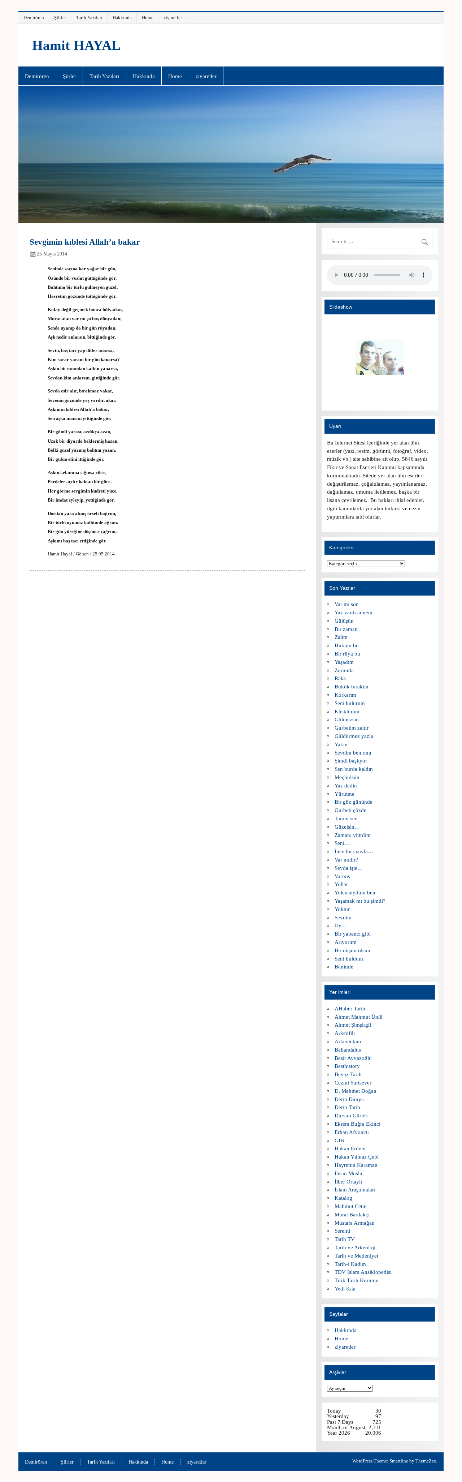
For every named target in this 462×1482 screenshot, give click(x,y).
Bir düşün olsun (352, 950)
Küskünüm (347, 711)
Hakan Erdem (350, 1148)
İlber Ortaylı (348, 1181)
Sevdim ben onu (353, 752)
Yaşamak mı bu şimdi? (360, 901)
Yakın (341, 744)
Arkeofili (345, 1033)
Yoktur (342, 909)
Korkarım (345, 695)
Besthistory (347, 1066)
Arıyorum (346, 942)
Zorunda (344, 670)
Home (147, 17)
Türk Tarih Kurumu (357, 1280)
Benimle (344, 966)
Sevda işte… (349, 868)
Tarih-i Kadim (350, 1264)
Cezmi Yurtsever (353, 1082)
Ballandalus (348, 1050)
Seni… (342, 843)
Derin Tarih (347, 1107)
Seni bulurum (350, 703)
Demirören (33, 17)
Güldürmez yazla (354, 736)
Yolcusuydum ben (355, 892)
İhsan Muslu (348, 1173)
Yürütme (344, 794)
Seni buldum (349, 958)
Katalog (343, 1198)
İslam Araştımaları (355, 1189)
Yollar (341, 884)
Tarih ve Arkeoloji (355, 1247)
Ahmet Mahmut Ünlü (359, 1017)
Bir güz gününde (353, 802)
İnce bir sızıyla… (354, 851)
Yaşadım (344, 662)
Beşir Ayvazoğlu (353, 1058)
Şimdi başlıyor (351, 760)
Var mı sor (346, 604)
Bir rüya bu (347, 653)
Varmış (342, 876)
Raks (340, 678)
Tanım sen (346, 818)
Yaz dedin (346, 785)
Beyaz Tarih (348, 1074)
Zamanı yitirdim (353, 835)
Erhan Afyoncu (352, 1132)
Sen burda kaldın (354, 769)
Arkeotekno (348, 1041)
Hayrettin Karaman (356, 1165)
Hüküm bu (347, 645)
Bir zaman (346, 629)
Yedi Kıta (345, 1288)
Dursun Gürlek (351, 1115)
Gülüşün (344, 621)
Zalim (341, 637)
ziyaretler (173, 17)
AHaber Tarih (350, 1008)
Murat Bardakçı (352, 1214)
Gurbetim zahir (352, 728)
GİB (339, 1140)
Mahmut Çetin (351, 1206)
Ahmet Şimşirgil (353, 1025)
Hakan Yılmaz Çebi (357, 1157)
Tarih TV (345, 1239)
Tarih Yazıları (89, 17)
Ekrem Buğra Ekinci (357, 1124)
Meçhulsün (347, 777)
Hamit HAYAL (76, 45)
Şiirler (60, 17)
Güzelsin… (347, 827)
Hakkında (122, 17)
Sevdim (343, 917)
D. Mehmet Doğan (355, 1091)
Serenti (342, 1231)
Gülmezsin (347, 719)
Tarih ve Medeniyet (356, 1256)
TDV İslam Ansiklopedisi (363, 1272)
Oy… (341, 925)
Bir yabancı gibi (353, 934)
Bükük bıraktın (352, 686)
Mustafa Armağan (355, 1223)
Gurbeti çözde (350, 810)
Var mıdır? (346, 859)
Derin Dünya (349, 1099)
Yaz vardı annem (353, 612)
